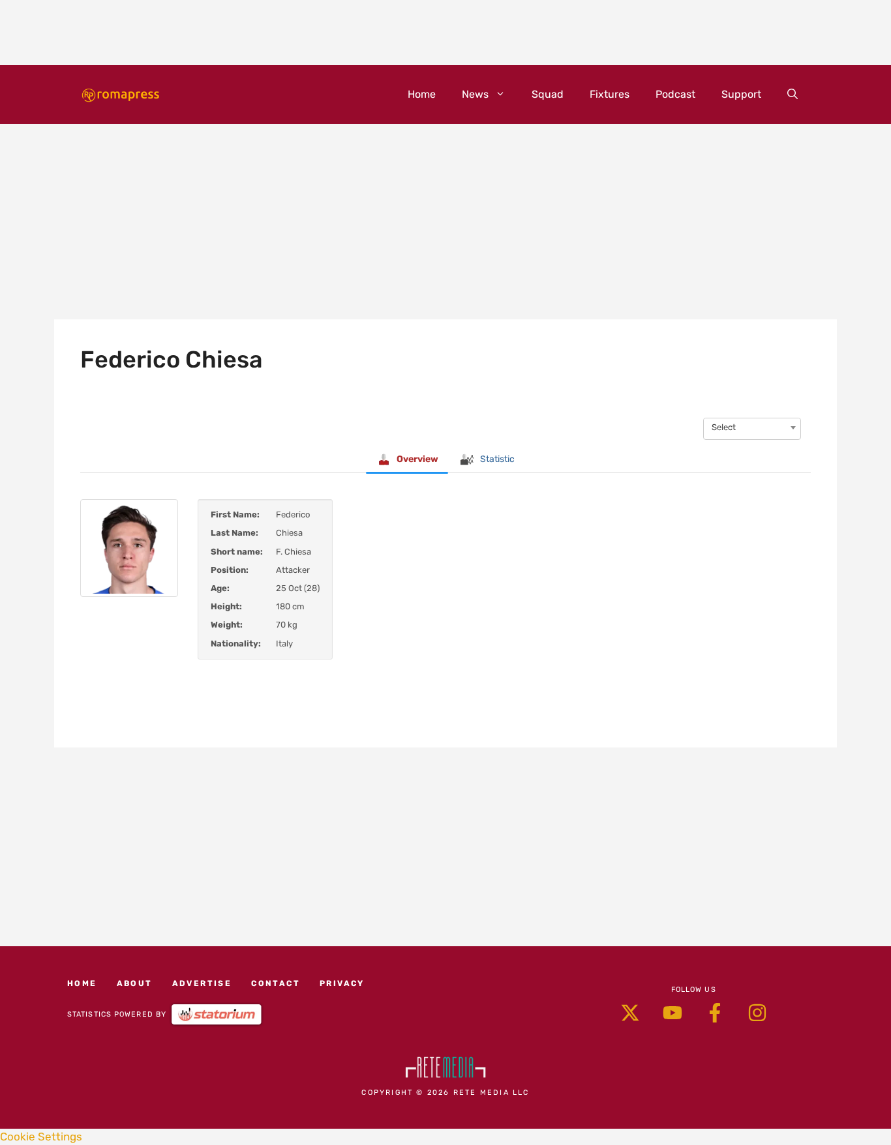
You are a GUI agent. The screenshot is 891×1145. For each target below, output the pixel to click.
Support (741, 94)
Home (422, 94)
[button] (792, 94)
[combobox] (752, 427)
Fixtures (609, 94)
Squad (548, 94)
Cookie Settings (41, 1136)
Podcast (675, 94)
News (475, 94)
